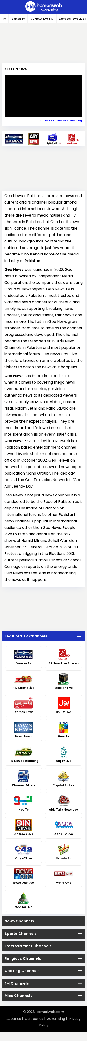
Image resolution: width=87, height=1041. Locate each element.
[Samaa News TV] (14, 139)
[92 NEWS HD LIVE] (73, 139)
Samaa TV (18, 18)
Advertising (56, 1018)
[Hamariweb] (43, 7)
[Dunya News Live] (53, 139)
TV (4, 18)
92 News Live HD (42, 18)
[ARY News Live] (34, 139)
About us (13, 1018)
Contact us (34, 1018)
